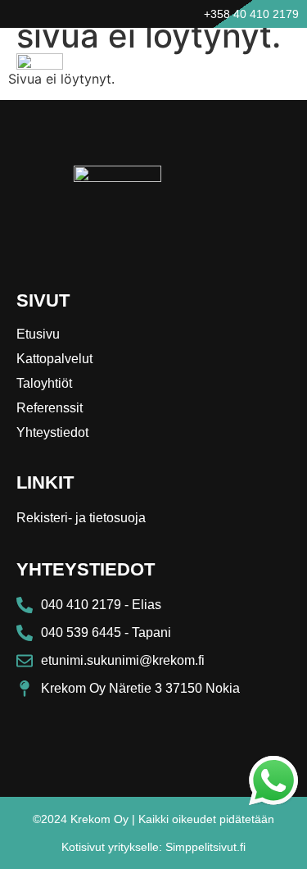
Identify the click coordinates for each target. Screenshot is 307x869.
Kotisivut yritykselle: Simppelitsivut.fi (153, 846)
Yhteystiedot (52, 432)
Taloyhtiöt (44, 383)
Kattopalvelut (54, 359)
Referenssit (49, 408)
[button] (272, 62)
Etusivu (38, 334)
